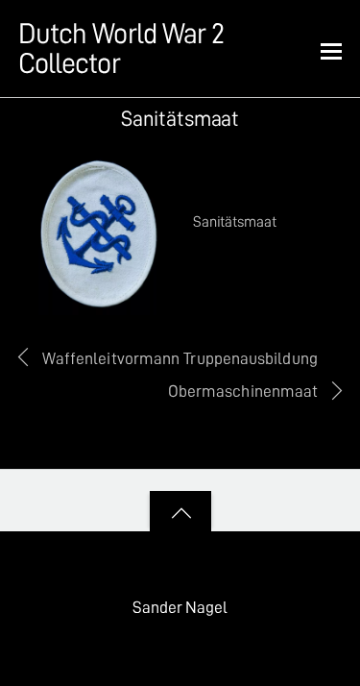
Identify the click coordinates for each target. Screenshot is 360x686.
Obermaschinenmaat (243, 391)
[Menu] (331, 49)
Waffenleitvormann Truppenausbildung (180, 358)
